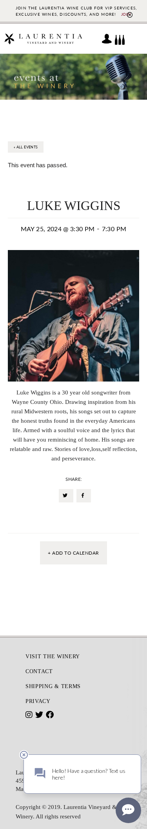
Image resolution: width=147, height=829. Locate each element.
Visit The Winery (52, 656)
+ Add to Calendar (73, 553)
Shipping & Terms (53, 686)
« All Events (26, 147)
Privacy (38, 701)
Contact (39, 671)
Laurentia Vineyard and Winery (43, 38)
